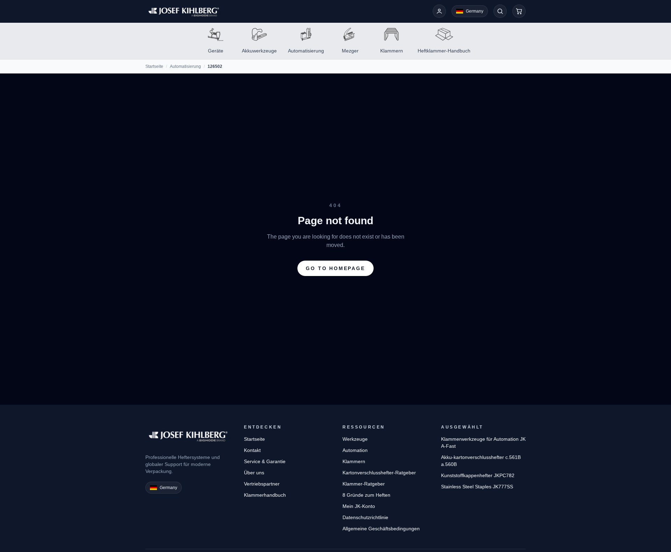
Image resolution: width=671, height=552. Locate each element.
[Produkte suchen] (500, 11)
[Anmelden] (439, 11)
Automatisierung (185, 66)
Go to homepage (335, 268)
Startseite (154, 66)
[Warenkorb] (519, 11)
